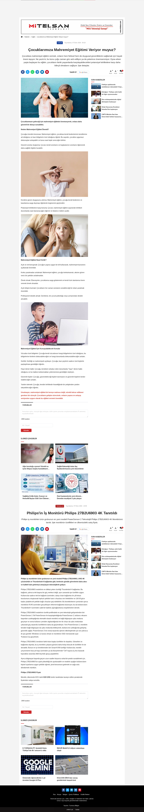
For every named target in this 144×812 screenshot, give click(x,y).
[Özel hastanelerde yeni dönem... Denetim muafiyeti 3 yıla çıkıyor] (71, 483)
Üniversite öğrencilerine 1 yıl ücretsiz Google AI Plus (34, 779)
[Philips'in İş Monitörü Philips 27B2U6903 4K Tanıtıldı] (54, 554)
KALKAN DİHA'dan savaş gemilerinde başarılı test (67, 779)
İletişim (65, 794)
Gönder (26, 430)
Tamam (77, 809)
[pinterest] (47, 72)
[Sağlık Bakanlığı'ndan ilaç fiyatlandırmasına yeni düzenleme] (71, 453)
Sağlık (33, 37)
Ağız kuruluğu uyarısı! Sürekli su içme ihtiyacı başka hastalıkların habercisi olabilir (36, 468)
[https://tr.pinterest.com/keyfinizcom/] (79, 790)
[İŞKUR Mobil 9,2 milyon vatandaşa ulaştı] (71, 735)
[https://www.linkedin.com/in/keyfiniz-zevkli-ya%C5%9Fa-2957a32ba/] (71, 790)
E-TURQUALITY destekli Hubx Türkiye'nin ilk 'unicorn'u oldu (35, 749)
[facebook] (23, 72)
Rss (54, 794)
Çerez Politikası (74, 794)
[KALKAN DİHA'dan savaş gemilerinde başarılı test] (71, 765)
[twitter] (28, 72)
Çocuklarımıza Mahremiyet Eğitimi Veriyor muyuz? (52, 37)
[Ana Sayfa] (22, 37)
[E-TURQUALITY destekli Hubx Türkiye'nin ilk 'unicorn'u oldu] (37, 735)
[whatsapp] (32, 72)
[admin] (75, 790)
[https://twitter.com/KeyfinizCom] (67, 790)
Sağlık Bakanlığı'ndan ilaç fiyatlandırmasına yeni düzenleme (70, 468)
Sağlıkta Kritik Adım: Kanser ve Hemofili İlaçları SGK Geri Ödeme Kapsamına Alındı (36, 497)
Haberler (27, 37)
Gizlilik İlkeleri (85, 794)
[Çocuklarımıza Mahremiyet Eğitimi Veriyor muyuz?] (54, 97)
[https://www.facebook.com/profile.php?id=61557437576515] (63, 790)
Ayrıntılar (70, 809)
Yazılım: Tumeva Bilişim (71, 805)
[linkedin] (42, 72)
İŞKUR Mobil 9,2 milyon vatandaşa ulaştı (70, 749)
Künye (59, 794)
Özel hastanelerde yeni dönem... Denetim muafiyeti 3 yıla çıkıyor (69, 497)
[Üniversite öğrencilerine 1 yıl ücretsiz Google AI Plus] (37, 765)
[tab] (27, 405)
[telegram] (37, 72)
